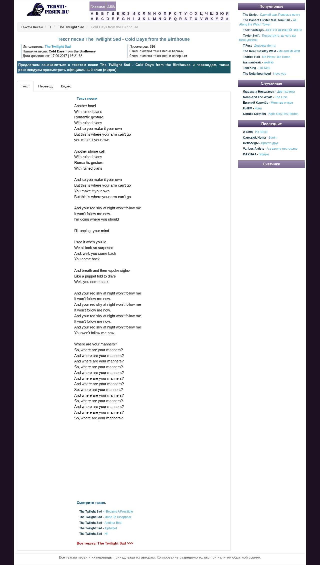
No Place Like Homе (276, 57)
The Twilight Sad (71, 27)
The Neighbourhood (257, 73)
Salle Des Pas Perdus (283, 114)
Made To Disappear (117, 517)
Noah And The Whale (257, 97)
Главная (97, 6)
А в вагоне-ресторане (282, 149)
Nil (106, 534)
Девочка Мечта (265, 45)
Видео (66, 86)
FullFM (247, 108)
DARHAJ (249, 154)
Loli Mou (264, 68)
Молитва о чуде (282, 103)
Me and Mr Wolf (289, 51)
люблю (269, 62)
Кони (258, 108)
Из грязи (261, 132)
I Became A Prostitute (118, 512)
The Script (250, 14)
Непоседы (250, 143)
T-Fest (247, 45)
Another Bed (113, 523)
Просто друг (269, 143)
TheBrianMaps (253, 30)
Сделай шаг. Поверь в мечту (280, 14)
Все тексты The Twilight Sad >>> (105, 544)
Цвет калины (286, 91)
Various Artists (253, 149)
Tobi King (249, 68)
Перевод (45, 86)
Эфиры (263, 154)
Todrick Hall (251, 57)
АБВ (111, 6)
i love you (279, 73)
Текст (25, 86)
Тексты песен (32, 27)
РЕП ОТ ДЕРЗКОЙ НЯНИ (284, 30)
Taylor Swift (251, 35)
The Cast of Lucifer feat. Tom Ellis (266, 20)
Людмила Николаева (258, 91)
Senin (272, 137)
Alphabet (110, 528)
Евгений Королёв (255, 103)
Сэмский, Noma (254, 137)
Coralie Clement (254, 114)
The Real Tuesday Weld (259, 51)
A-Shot (248, 132)
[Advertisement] (41, 169)
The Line (281, 97)
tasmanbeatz (252, 62)
